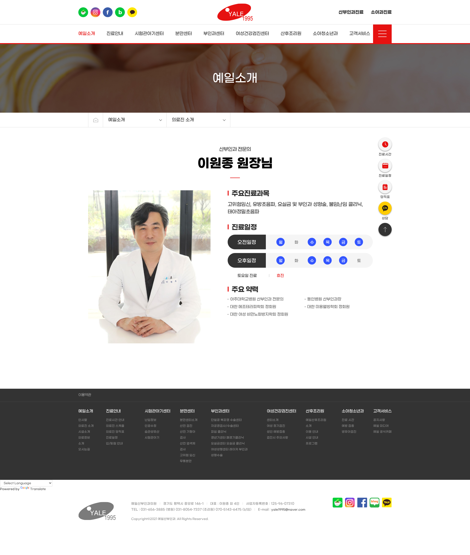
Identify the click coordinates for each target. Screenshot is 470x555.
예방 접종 (348, 426)
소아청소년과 (325, 33)
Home (95, 120)
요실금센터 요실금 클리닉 (228, 443)
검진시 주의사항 (277, 437)
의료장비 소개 (84, 440)
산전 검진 (186, 426)
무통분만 (186, 461)
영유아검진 (349, 432)
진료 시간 (348, 420)
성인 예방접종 (276, 432)
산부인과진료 (351, 12)
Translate (38, 489)
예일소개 (86, 33)
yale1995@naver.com (288, 509)
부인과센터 (213, 33)
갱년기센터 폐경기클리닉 (227, 437)
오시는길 (84, 449)
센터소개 (273, 420)
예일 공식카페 (382, 432)
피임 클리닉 (218, 432)
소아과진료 (381, 12)
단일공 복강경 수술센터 (226, 420)
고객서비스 (359, 33)
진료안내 (114, 33)
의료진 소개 (86, 426)
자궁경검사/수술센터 (225, 426)
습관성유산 (152, 432)
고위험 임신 (187, 455)
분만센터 (183, 33)
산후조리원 (291, 33)
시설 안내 (312, 437)
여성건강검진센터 (252, 33)
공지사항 (379, 420)
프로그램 (311, 443)
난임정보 (150, 420)
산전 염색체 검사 (187, 446)
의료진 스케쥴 (115, 426)
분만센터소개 (189, 420)
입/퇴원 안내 (114, 443)
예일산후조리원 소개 (316, 423)
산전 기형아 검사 (187, 434)
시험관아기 (152, 437)
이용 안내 (312, 432)
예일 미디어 (381, 426)
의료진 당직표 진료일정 (115, 434)
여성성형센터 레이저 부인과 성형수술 (229, 452)
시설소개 (84, 432)
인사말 (82, 420)
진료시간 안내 (115, 420)
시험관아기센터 (149, 33)
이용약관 (84, 395)
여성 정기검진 (276, 426)
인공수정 (150, 426)
